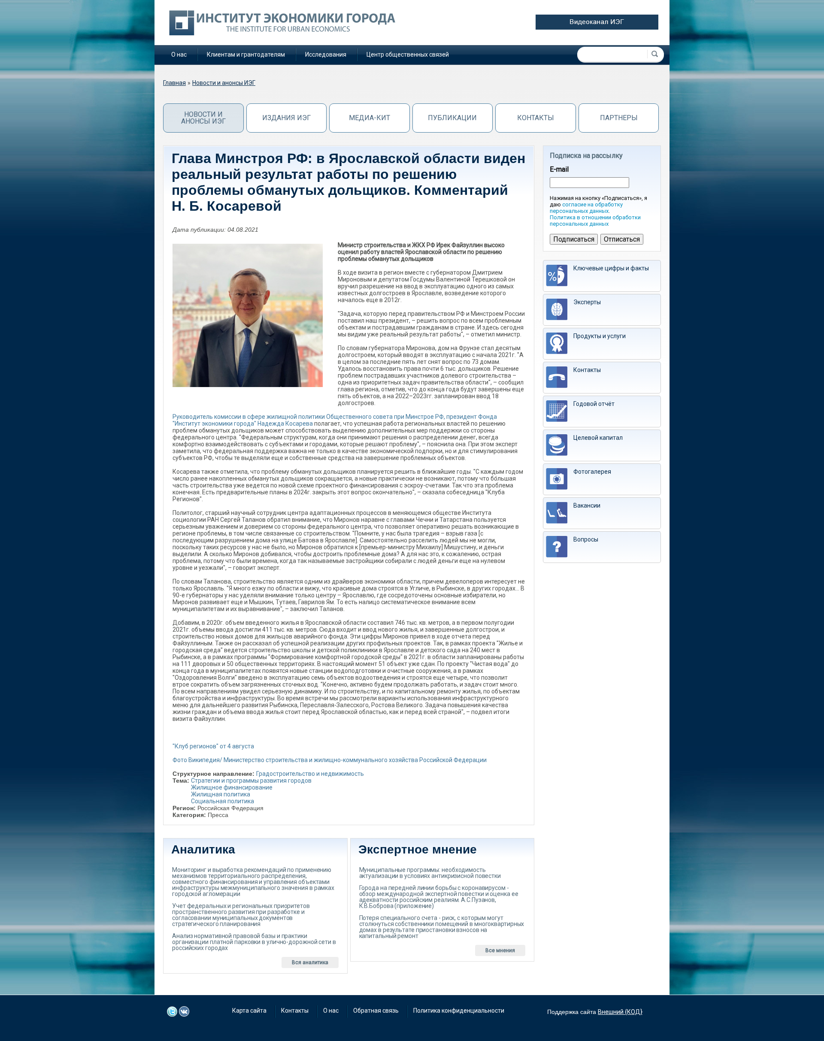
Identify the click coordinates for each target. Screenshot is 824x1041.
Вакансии (586, 505)
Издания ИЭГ (286, 118)
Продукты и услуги (599, 336)
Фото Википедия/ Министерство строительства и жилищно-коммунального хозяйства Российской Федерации (330, 760)
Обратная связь (376, 1010)
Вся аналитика (310, 962)
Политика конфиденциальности (458, 1010)
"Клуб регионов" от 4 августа (213, 746)
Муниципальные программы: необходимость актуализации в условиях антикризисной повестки (430, 872)
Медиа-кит (369, 118)
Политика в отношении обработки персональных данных (595, 220)
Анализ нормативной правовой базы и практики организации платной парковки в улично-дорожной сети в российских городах (254, 941)
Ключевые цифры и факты (611, 268)
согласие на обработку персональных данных (586, 207)
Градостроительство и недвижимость (310, 773)
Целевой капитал (598, 437)
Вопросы (585, 539)
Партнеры (619, 118)
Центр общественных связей (408, 54)
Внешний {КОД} (620, 1011)
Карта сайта (249, 1010)
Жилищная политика (220, 794)
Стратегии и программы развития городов (251, 780)
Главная (174, 82)
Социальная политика (222, 801)
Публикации (452, 118)
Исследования (325, 54)
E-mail (559, 169)
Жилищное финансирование (232, 787)
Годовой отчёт (594, 403)
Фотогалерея (592, 471)
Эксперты (587, 302)
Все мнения (500, 950)
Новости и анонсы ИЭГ (223, 82)
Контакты (535, 118)
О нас (179, 54)
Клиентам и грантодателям (246, 54)
